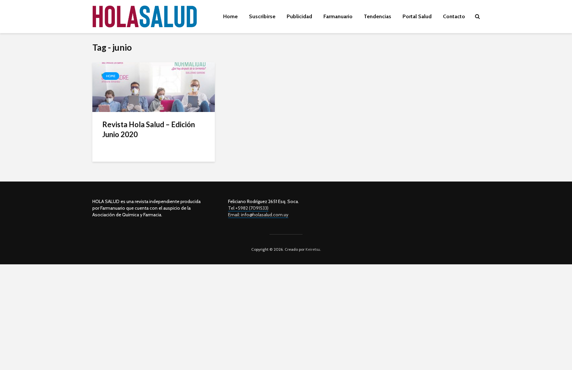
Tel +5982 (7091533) (248, 208)
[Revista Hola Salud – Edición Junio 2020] (153, 86)
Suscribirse (262, 16)
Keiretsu (312, 249)
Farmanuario (338, 16)
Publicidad (299, 16)
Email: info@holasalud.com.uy (258, 215)
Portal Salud (417, 16)
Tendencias (377, 16)
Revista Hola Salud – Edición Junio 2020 (148, 129)
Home (230, 16)
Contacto (454, 16)
